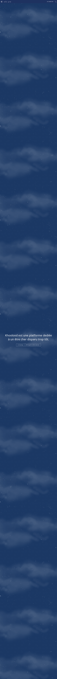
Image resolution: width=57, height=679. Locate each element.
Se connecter (50, 1)
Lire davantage (20, 345)
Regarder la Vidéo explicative (33, 345)
